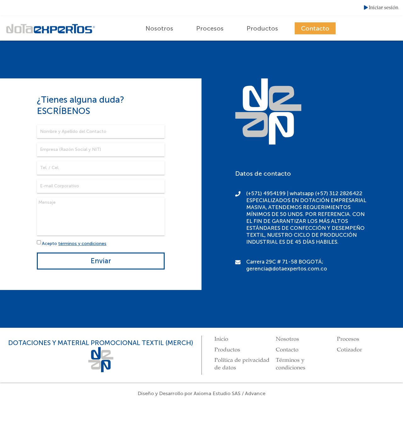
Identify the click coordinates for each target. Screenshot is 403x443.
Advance (255, 393)
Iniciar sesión (383, 7)
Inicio (221, 339)
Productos (262, 28)
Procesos (210, 28)
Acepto (74, 243)
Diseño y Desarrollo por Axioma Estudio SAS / (191, 393)
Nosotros (159, 28)
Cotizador (349, 350)
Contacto (315, 28)
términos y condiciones (82, 243)
